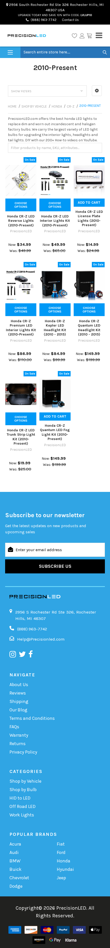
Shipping (18, 701)
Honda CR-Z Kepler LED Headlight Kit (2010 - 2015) (55, 328)
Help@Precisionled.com (41, 639)
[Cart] (89, 35)
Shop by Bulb (23, 789)
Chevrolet (19, 878)
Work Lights (21, 815)
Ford (61, 852)
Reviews (17, 693)
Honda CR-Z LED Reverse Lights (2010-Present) (21, 220)
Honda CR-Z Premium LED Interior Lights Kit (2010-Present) (21, 328)
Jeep (61, 878)
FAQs (14, 727)
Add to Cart (89, 202)
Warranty (18, 735)
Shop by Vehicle (25, 781)
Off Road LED (22, 806)
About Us (18, 684)
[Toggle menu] (10, 52)
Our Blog (18, 710)
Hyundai (65, 869)
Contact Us (70, 20)
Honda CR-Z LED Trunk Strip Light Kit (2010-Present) (21, 437)
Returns (17, 743)
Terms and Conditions (32, 718)
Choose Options (20, 205)
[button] (97, 90)
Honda (63, 861)
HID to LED (19, 798)
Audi (14, 852)
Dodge (16, 886)
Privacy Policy (23, 752)
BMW (14, 861)
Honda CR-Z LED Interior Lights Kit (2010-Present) (55, 220)
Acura (15, 844)
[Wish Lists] (74, 35)
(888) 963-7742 (44, 20)
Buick (15, 869)
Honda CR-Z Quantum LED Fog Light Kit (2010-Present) (55, 432)
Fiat (61, 844)
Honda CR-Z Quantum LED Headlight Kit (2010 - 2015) (89, 328)
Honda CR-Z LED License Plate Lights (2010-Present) (89, 218)
